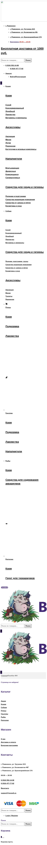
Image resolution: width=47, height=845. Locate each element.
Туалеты (8, 296)
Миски (8, 140)
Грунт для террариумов (20, 578)
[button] (4, 587)
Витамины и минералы (16, 118)
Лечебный (10, 111)
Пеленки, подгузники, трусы (16, 261)
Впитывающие (12, 168)
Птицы (3, 711)
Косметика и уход (13, 206)
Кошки (3, 704)
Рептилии (5, 720)
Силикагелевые (12, 178)
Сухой (8, 105)
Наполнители (13, 158)
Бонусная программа (9, 745)
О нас (3, 739)
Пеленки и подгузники (15, 196)
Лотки (8, 143)
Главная (4, 676)
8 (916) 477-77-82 (7, 783)
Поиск (28, 60)
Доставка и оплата (8, 742)
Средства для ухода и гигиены (24, 187)
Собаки (4, 707)
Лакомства (10, 115)
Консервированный (14, 108)
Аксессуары (12, 127)
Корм (8, 95)
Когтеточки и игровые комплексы (20, 149)
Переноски (10, 146)
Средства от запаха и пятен (18, 203)
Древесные (10, 171)
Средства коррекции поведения (20, 200)
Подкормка (12, 326)
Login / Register (11, 815)
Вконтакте (5, 788)
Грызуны (4, 714)
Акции (3, 701)
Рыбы (3, 717)
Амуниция (10, 136)
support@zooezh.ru (8, 793)
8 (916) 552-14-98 (7, 780)
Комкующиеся (11, 174)
